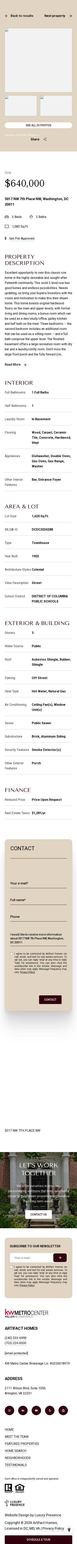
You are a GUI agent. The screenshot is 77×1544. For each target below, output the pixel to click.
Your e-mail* (19, 883)
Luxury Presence (48, 1515)
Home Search (15, 1451)
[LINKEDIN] (23, 1410)
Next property (54, 16)
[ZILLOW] (63, 1410)
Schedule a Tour (38, 1539)
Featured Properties (22, 1444)
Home (9, 1429)
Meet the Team (16, 1437)
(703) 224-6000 (15, 1343)
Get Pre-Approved (21, 238)
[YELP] (49, 1410)
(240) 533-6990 (15, 1338)
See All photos (38, 125)
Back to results (22, 16)
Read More (13, 364)
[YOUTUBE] (36, 1410)
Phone (15, 917)
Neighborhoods (18, 1458)
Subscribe (60, 1257)
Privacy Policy (27, 972)
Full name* (18, 900)
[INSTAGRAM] (9, 1410)
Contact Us (38, 1214)
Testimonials (16, 1465)
